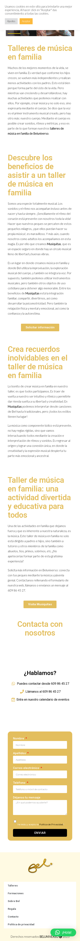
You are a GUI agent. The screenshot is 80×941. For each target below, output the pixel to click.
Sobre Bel (14, 901)
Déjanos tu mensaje (26, 797)
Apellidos (20, 753)
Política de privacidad (21, 924)
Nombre (19, 738)
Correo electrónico (26, 768)
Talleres (13, 885)
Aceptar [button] (26, 21)
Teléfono (19, 782)
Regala (12, 908)
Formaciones (15, 893)
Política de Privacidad (51, 824)
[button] (63, 932)
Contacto (13, 916)
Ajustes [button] (11, 21)
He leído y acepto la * (40, 824)
